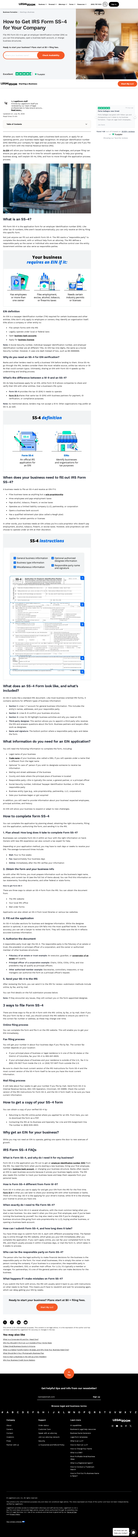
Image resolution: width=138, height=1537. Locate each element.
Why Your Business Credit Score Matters (19, 1360)
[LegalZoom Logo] (27, 4)
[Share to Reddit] (26, 1322)
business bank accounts (25, 336)
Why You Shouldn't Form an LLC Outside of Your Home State (27, 1343)
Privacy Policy (15, 1514)
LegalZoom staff (21, 101)
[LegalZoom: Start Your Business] (9, 84)
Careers (9, 1429)
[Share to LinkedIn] (19, 1322)
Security (41, 1441)
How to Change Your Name (81, 1449)
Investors (10, 1437)
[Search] (105, 4)
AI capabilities (75, 1425)
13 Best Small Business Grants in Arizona (19, 1346)
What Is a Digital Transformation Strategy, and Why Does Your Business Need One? (36, 1350)
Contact (9, 1433)
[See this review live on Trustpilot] (104, 108)
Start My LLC (47, 1307)
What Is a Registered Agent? (81, 1463)
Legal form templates (79, 1437)
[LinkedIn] (121, 1426)
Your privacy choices (14, 1522)
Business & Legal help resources (83, 1429)
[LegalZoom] (121, 1421)
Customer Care (44, 1429)
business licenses (26, 340)
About (8, 1425)
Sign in (113, 4)
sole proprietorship (54, 494)
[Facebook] (126, 1426)
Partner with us (12, 1445)
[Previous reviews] (96, 116)
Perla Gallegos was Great (108, 111)
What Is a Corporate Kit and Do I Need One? (20, 1339)
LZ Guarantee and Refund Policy (51, 1445)
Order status (43, 1425)
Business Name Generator (80, 1433)
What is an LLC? (76, 1441)
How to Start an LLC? (79, 1445)
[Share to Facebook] (12, 1322)
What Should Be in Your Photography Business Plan (23, 1353)
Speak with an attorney (47, 1433)
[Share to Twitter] (5, 1322)
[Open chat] (133, 1532)
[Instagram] (112, 1426)
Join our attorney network (49, 1437)
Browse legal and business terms (69, 1406)
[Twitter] (130, 1426)
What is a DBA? (76, 1453)
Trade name (14, 758)
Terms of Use (72, 1512)
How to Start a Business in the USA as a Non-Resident (24, 1357)
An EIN (6, 150)
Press (8, 1441)
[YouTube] (117, 1426)
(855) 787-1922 (96, 4)
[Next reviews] (135, 116)
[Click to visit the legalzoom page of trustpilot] (30, 74)
